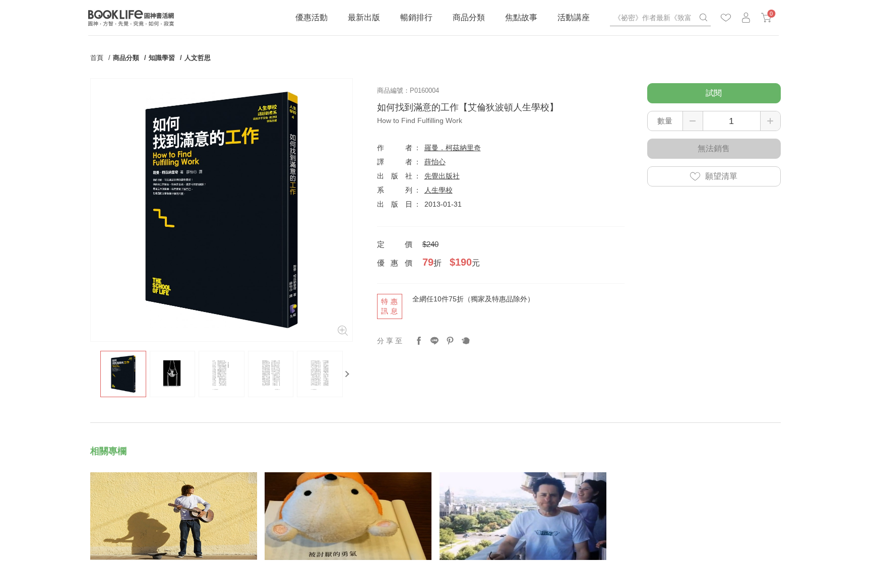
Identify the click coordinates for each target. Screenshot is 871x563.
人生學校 (438, 190)
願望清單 (721, 176)
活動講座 (573, 17)
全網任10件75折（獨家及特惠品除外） (473, 299)
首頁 (96, 57)
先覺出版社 (442, 176)
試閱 (714, 93)
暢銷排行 (416, 17)
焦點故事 (521, 17)
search (703, 18)
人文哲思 (197, 57)
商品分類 (469, 17)
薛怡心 (435, 162)
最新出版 (364, 17)
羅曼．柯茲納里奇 (452, 148)
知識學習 (162, 57)
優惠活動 (311, 17)
